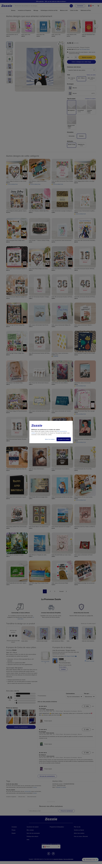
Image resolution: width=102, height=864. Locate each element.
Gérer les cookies (50, 439)
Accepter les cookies (63, 439)
